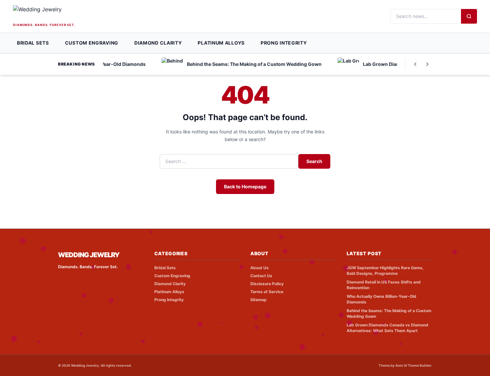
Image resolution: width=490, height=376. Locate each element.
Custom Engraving (91, 43)
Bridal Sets (33, 43)
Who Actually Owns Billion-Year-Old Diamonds (381, 299)
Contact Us (261, 275)
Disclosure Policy (267, 283)
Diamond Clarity (158, 43)
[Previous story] (415, 64)
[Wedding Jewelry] (56, 13)
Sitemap (258, 299)
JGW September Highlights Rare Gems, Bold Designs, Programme (385, 270)
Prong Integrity (284, 43)
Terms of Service (266, 291)
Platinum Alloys (221, 43)
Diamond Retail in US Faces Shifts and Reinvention (384, 285)
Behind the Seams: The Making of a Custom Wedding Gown (389, 313)
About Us (259, 267)
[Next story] (427, 64)
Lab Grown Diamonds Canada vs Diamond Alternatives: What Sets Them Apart (387, 327)
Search (314, 161)
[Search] (469, 16)
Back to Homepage (245, 186)
